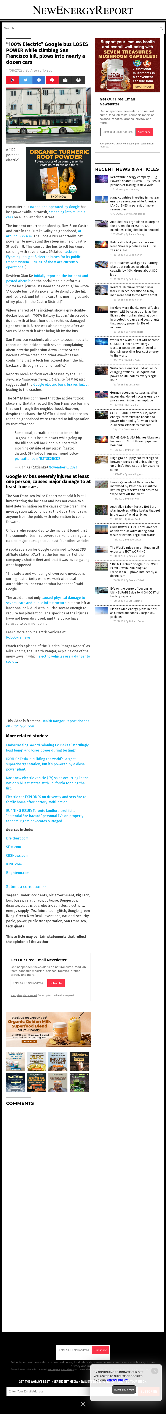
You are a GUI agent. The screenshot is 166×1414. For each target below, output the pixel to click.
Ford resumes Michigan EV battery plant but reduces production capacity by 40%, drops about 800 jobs (134, 269)
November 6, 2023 (63, 467)
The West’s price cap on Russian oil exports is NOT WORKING (134, 549)
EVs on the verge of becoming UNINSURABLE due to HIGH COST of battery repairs (134, 592)
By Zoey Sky (132, 189)
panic (10, 921)
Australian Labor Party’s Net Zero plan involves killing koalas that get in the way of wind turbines (135, 510)
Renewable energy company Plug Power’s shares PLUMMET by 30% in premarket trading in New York (135, 181)
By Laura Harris (134, 601)
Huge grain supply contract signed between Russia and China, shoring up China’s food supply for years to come (134, 464)
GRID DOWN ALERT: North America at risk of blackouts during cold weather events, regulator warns (133, 531)
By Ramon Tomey (135, 234)
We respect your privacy (61, 1369)
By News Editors (134, 331)
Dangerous (68, 900)
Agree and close (124, 1389)
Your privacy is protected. (24, 995)
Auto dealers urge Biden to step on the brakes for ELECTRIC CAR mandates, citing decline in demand (134, 226)
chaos (38, 900)
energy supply (17, 911)
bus (9, 900)
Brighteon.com (22, 726)
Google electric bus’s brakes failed (60, 384)
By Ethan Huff (133, 384)
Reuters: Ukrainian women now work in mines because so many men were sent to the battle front (133, 291)
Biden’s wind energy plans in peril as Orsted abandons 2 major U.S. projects (133, 613)
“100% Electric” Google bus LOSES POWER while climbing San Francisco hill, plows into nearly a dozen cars (134, 570)
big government (61, 895)
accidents (39, 895)
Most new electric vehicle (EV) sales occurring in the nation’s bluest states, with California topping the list (47, 783)
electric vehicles (54, 906)
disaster (12, 906)
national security (75, 916)
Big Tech (82, 895)
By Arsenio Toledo (135, 214)
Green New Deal (29, 916)
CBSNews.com (17, 855)
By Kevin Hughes (133, 474)
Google (73, 911)
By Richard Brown (135, 621)
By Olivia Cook (132, 519)
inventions (51, 916)
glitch (61, 911)
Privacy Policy (117, 1380)
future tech (47, 911)
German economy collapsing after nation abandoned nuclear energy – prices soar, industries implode (135, 396)
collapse (51, 900)
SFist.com (13, 847)
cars (28, 900)
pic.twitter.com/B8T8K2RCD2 (37, 459)
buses (18, 900)
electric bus (30, 906)
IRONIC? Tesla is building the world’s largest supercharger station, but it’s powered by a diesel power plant (46, 764)
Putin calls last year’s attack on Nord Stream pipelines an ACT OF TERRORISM (133, 246)
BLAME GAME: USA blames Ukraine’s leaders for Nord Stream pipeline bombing (135, 441)
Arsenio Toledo (41, 70)
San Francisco (75, 921)
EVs (33, 911)
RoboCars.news (18, 637)
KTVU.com (14, 864)
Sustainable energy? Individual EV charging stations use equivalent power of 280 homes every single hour (133, 374)
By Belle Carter (134, 255)
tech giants (15, 926)
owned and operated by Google (55, 207)
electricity (76, 906)
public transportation (45, 921)
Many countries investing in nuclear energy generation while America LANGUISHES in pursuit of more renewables (134, 203)
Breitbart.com (17, 838)
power (21, 921)
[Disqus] (48, 1163)
